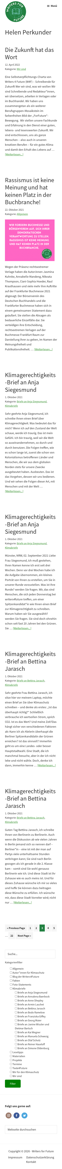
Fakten (16, 980)
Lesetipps (17, 1052)
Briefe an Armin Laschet (30, 1004)
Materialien (18, 1056)
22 (12, 936)
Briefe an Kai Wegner (29, 1032)
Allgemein (22, 214)
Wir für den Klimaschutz (25, 1072)
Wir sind (21, 69)
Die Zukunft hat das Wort (29, 53)
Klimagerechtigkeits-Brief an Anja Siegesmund (30, 382)
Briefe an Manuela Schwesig (32, 1036)
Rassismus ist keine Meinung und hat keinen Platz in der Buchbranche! (29, 191)
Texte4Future (19, 1068)
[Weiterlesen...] (14, 154)
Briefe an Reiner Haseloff (31, 1044)
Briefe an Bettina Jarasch (30, 680)
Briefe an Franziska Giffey (31, 1016)
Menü (54, 5)
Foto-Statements (21, 984)
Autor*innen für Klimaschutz (28, 972)
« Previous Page (16, 928)
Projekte (17, 1060)
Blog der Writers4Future (25, 976)
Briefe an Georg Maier (29, 1020)
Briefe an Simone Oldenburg (33, 1048)
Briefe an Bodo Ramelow (31, 1012)
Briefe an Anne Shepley (30, 1000)
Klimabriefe (11, 405)
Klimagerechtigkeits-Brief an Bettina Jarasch (30, 661)
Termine (17, 1064)
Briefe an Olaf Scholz (29, 1040)
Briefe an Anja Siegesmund (32, 401)
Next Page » (24, 936)
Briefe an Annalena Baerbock (33, 996)
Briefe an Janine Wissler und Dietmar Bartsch (32, 1026)
